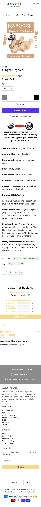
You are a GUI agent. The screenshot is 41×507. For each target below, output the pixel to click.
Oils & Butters (7, 410)
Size (4, 84)
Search (5, 434)
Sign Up (20, 467)
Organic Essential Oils (30, 258)
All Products (6, 422)
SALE (4, 420)
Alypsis (5, 66)
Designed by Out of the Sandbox (23, 492)
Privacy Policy (7, 436)
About (4, 425)
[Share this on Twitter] (4, 272)
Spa (3, 413)
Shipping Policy (8, 441)
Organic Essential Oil (16, 264)
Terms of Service (8, 443)
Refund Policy (7, 438)
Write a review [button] (20, 317)
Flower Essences (8, 415)
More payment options (20, 116)
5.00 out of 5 (26, 292)
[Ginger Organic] (20, 40)
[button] (8, 75)
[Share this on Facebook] (10, 272)
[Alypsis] (15, 4)
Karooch (17, 258)
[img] (6, 331)
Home (9, 15)
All (17, 15)
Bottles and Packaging (10, 417)
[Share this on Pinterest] (16, 272)
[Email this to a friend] (21, 272)
